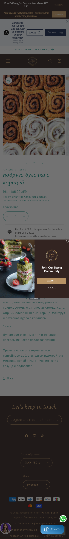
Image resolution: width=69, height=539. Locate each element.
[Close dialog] (67, 241)
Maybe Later (52, 288)
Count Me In (51, 281)
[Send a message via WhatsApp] (63, 519)
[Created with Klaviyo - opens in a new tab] (34, 298)
